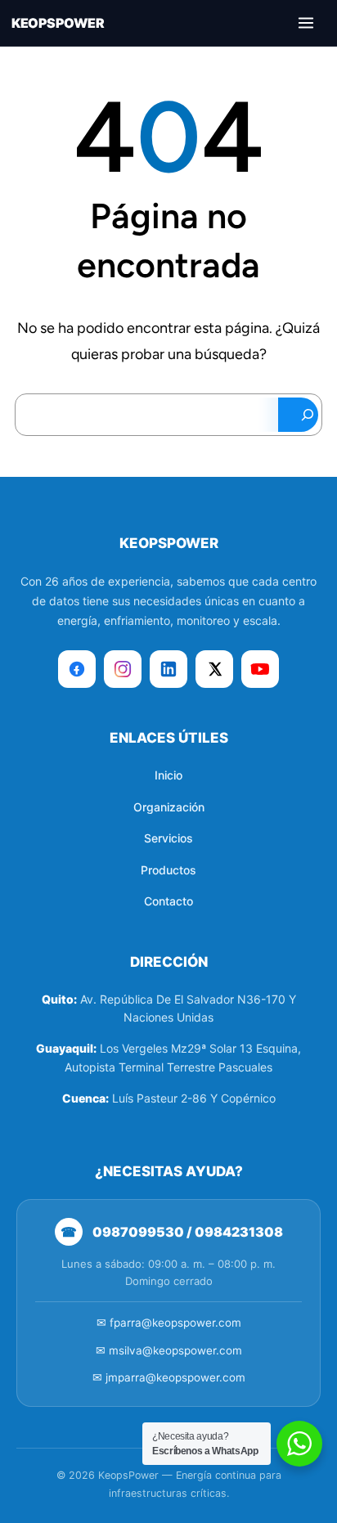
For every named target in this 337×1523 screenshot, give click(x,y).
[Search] (297, 415)
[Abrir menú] (306, 22)
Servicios (168, 838)
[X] (214, 669)
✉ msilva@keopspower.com (169, 1350)
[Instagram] (123, 669)
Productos (168, 870)
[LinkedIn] (168, 669)
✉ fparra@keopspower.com (169, 1322)
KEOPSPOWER (57, 23)
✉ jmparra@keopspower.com (168, 1377)
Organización (168, 807)
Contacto (168, 901)
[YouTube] (260, 669)
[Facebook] (77, 669)
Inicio (168, 775)
